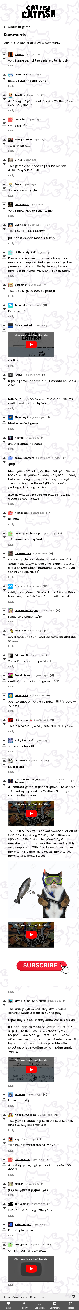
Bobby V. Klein (23, 140)
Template (21, 305)
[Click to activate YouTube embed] (31, 344)
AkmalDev (21, 75)
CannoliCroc (22, 1159)
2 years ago (42, 325)
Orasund (20, 586)
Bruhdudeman (23, 675)
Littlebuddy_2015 (25, 252)
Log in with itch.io (16, 42)
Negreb (19, 438)
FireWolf (19, 375)
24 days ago (32, 54)
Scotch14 (20, 1094)
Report (33, 1296)
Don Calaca (22, 204)
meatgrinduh (23, 553)
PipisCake (20, 631)
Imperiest (21, 119)
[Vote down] (4, 59)
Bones (18, 160)
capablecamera (24, 458)
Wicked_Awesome (25, 1115)
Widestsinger (23, 1224)
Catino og (21, 225)
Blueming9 (21, 417)
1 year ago (35, 75)
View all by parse (20, 1296)
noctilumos (22, 513)
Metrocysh (21, 285)
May (17, 1139)
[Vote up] (4, 55)
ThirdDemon (22, 1204)
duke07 (19, 54)
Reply (11, 66)
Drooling (20, 95)
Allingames (22, 1245)
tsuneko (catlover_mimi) (30, 1001)
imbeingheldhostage (28, 533)
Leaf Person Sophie (26, 610)
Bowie (18, 184)
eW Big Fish (21, 695)
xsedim (19, 1184)
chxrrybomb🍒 (23, 720)
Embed (43, 1296)
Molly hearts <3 (24, 740)
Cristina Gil (22, 655)
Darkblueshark (24, 325)
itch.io (7, 1296)
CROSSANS (21, 760)
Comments (55, 1307)
